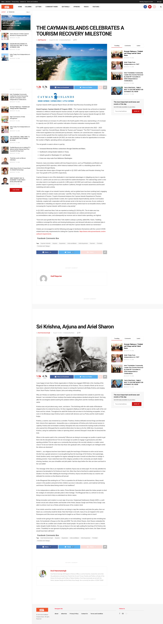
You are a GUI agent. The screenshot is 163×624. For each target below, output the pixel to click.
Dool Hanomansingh (44, 333)
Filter (27, 12)
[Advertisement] (16, 75)
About (2, 1)
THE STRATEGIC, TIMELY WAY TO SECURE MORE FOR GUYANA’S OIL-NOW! (20, 138)
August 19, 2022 (57, 333)
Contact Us (23, 1)
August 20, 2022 (53, 40)
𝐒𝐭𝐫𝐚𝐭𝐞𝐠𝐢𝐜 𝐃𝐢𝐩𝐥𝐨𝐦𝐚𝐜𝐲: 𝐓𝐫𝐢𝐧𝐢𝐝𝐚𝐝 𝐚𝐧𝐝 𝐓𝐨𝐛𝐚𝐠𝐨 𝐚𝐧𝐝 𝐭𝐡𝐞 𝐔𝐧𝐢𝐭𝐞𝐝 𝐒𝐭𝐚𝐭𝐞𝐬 (133, 53)
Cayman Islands (45, 243)
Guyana (55, 243)
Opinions (76, 6)
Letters (38, 6)
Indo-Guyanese (83, 243)
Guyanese (62, 243)
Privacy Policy (15, 1)
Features (96, 6)
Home (20, 6)
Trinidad (99, 243)
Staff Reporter (42, 40)
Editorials (65, 6)
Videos (86, 6)
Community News (51, 6)
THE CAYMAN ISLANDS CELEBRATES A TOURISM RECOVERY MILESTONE (12, 23)
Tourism (92, 243)
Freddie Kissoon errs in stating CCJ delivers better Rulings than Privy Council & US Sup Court (20, 149)
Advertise (8, 1)
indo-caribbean (72, 243)
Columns (28, 6)
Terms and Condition (32, 1)
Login (160, 1)
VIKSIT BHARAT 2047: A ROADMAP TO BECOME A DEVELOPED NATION (17, 179)
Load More (16, 189)
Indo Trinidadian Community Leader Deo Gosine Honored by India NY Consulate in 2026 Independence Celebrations (133, 77)
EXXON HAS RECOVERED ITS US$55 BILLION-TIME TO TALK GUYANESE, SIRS (19, 45)
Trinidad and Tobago (43, 246)
